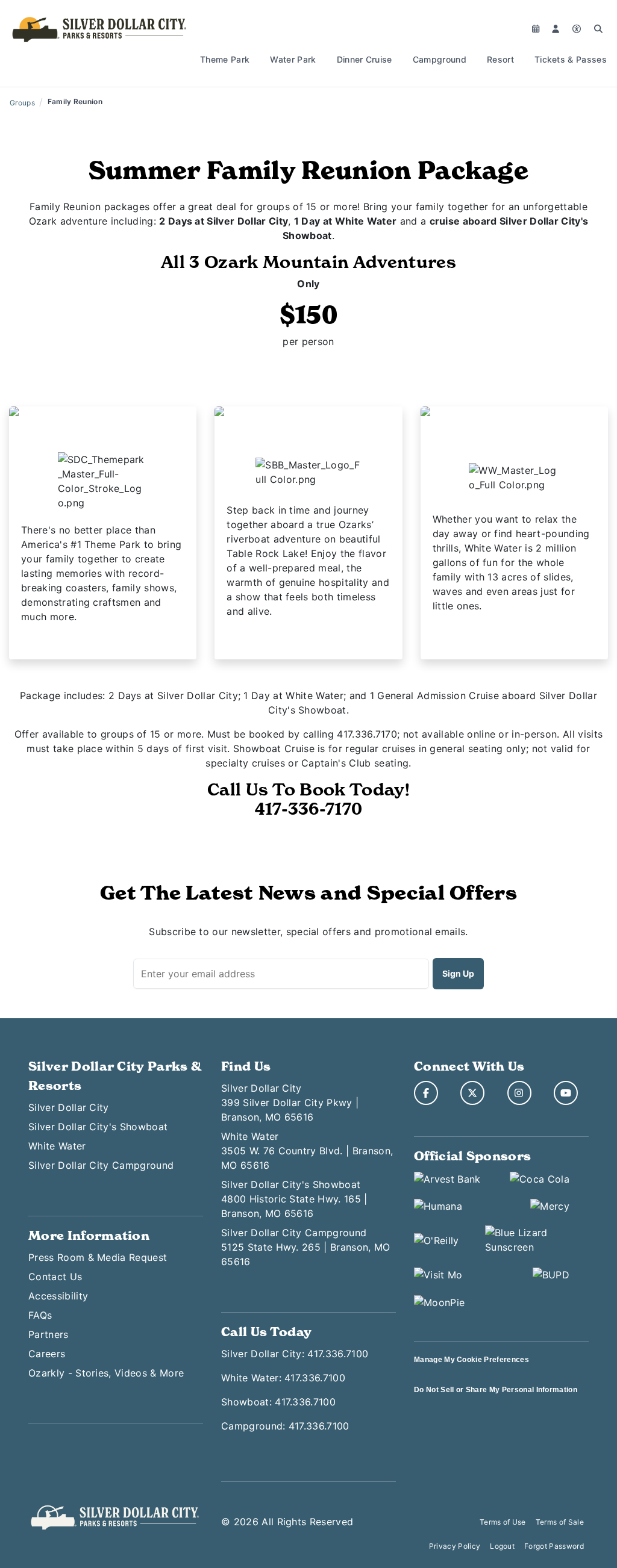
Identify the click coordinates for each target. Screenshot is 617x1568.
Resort (500, 59)
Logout (502, 1546)
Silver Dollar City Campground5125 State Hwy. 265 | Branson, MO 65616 (305, 1247)
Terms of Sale (560, 1521)
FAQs (40, 1315)
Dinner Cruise (364, 59)
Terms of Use (503, 1521)
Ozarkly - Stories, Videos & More (106, 1373)
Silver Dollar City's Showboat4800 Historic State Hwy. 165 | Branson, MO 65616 (294, 1198)
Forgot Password (554, 1546)
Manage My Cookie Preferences (471, 1359)
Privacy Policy (454, 1546)
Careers (46, 1354)
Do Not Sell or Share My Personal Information (495, 1390)
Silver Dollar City (68, 1107)
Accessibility (58, 1296)
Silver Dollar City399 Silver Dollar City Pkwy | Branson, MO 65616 (290, 1102)
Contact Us (55, 1277)
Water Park (293, 59)
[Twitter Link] (472, 1093)
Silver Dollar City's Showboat (98, 1127)
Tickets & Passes (570, 59)
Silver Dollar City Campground (101, 1165)
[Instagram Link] (519, 1093)
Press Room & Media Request (97, 1257)
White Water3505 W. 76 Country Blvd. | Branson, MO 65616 (307, 1150)
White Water (57, 1146)
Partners (48, 1334)
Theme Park (224, 59)
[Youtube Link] (566, 1093)
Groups (22, 102)
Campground (439, 59)
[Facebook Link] (426, 1093)
